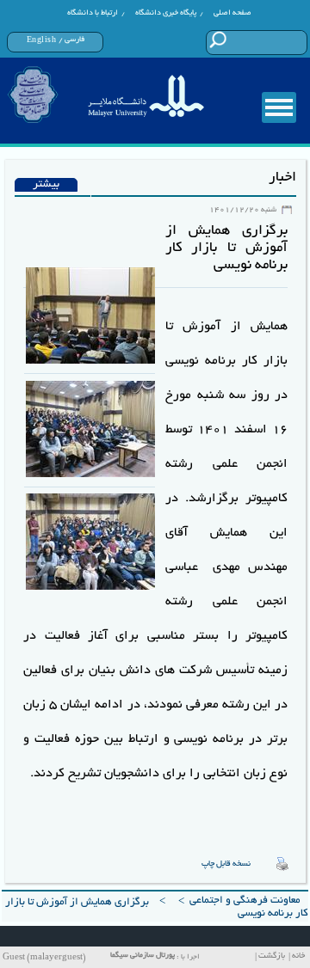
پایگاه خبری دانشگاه (165, 13)
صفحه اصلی (232, 13)
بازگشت (271, 956)
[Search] (217, 39)
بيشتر (46, 185)
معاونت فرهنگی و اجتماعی (244, 900)
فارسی (74, 39)
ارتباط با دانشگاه (92, 13)
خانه (298, 956)
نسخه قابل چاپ (226, 864)
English (42, 40)
